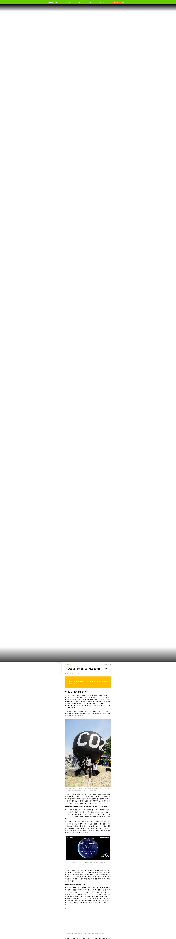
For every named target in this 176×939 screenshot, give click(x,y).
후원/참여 (90, 2)
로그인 (123, 2)
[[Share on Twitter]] (59, 671)
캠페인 (78, 2)
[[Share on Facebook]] (59, 668)
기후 (70, 664)
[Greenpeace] (53, 4)
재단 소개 (67, 2)
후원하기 (116, 2)
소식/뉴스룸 (103, 2)
